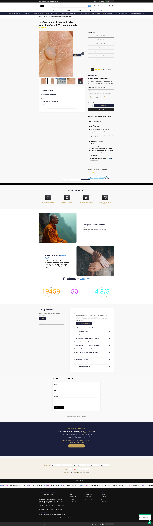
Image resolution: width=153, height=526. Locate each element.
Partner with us (104, 498)
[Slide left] (80, 75)
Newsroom (103, 496)
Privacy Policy (88, 498)
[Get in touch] (109, 5)
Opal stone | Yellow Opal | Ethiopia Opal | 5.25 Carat (99, 116)
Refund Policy (88, 496)
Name (55, 384)
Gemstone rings (73, 496)
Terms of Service (89, 499)
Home (41, 16)
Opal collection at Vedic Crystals (105, 164)
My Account (101, 1)
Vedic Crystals (44, 524)
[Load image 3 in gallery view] (71, 81)
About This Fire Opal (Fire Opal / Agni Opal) (97, 169)
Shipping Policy (88, 494)
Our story (103, 494)
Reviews (103, 499)
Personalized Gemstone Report (84, 323)
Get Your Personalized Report (77, 445)
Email (55, 390)
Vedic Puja (72, 499)
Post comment (59, 407)
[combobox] (71, 5)
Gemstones (72, 494)
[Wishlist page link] (94, 6)
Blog (91, 10)
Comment (56, 396)
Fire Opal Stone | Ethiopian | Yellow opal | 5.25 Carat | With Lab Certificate (57, 16)
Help (95, 1)
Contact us (103, 501)
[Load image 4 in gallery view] (80, 81)
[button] (112, 5)
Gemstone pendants (74, 498)
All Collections (73, 501)
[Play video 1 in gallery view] (52, 81)
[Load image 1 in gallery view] (43, 81)
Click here (43, 318)
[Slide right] (82, 75)
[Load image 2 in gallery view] (61, 81)
